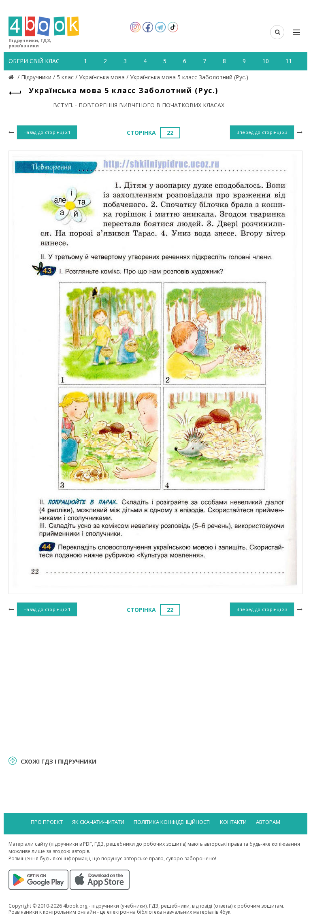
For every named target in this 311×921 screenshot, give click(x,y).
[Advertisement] (155, 685)
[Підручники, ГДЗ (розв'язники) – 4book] (12, 77)
